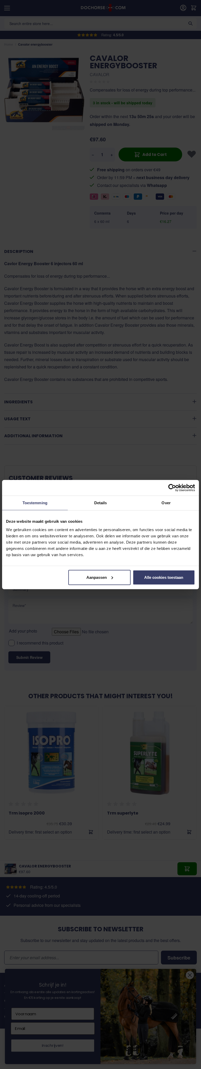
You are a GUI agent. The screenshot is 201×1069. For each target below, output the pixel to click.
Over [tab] (165, 503)
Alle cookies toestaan (163, 577)
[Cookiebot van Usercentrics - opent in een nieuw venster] (172, 488)
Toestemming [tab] (35, 503)
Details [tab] (100, 503)
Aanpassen (96, 577)
